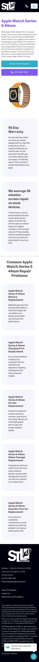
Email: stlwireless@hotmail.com (14, 582)
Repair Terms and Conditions (12, 597)
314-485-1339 (21, 72)
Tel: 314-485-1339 (9, 578)
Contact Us (6, 594)
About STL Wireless (9, 590)
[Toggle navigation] (34, 6)
